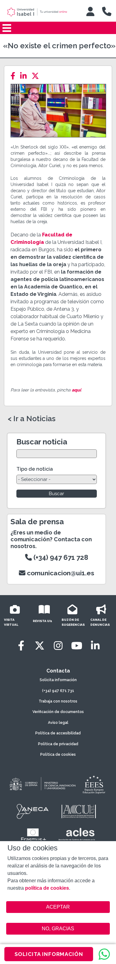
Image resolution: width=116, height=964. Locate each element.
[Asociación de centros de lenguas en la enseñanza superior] (77, 835)
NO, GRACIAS (58, 928)
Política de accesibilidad (58, 733)
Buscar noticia (41, 441)
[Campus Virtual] (90, 11)
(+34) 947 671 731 (58, 691)
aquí (76, 389)
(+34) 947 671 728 (60, 557)
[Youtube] (76, 645)
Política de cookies (58, 754)
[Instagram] (58, 645)
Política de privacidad (58, 744)
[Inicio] (41, 12)
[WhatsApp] (104, 954)
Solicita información (58, 680)
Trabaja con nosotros (58, 701)
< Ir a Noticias (31, 418)
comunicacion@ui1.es (59, 573)
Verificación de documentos (58, 712)
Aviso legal (58, 722)
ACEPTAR (58, 907)
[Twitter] (37, 76)
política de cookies (47, 888)
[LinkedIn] (25, 76)
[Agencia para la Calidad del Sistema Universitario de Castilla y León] (78, 811)
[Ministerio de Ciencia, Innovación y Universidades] (42, 784)
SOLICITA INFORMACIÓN (49, 954)
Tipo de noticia (34, 469)
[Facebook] (15, 76)
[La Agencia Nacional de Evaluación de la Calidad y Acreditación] (32, 811)
